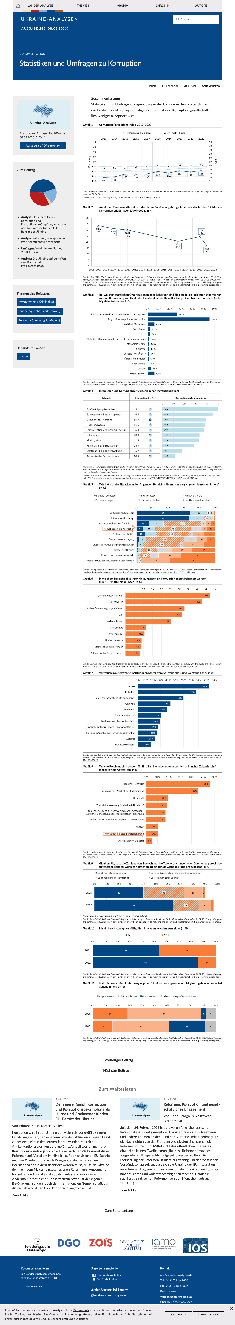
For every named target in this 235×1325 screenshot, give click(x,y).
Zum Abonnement (35, 1286)
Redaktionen (168, 1291)
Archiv (122, 5)
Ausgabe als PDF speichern (43, 145)
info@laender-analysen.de (176, 1275)
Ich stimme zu (179, 1314)
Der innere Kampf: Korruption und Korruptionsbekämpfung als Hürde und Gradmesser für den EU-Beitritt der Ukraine (43, 224)
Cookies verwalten (208, 1314)
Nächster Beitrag (116, 1070)
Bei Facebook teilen (108, 1275)
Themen (83, 5)
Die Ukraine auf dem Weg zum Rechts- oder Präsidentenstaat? (43, 262)
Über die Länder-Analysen (176, 1302)
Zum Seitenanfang (119, 1211)
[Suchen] (178, 19)
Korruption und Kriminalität (36, 301)
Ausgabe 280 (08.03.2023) (44, 28)
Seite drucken (211, 86)
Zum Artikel (20, 1195)
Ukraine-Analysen (50, 19)
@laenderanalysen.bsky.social (109, 1295)
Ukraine (23, 356)
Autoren (202, 5)
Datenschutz (81, 1310)
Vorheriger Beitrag (119, 1060)
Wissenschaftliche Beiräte (176, 1296)
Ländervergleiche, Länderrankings (39, 311)
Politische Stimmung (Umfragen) (39, 320)
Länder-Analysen (41, 5)
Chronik (162, 5)
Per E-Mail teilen (107, 1279)
